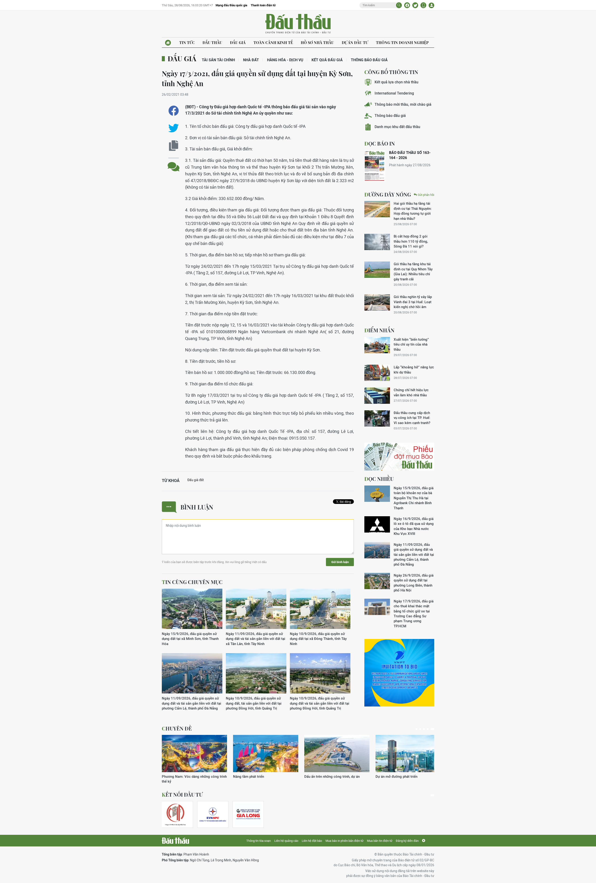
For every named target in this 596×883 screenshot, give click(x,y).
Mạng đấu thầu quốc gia (231, 5)
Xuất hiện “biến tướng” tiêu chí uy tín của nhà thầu (411, 344)
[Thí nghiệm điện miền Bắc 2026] (212, 814)
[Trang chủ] (168, 43)
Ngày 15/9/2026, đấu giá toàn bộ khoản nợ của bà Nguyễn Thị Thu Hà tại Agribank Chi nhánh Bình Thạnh (413, 498)
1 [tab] (417, 729)
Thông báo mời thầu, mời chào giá (403, 104)
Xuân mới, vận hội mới (321, 776)
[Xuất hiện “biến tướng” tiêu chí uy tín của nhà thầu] (377, 345)
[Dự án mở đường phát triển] (265, 753)
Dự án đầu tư (355, 42)
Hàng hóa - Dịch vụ (285, 59)
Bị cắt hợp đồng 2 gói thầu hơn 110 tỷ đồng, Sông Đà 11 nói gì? (411, 241)
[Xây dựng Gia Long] (248, 814)
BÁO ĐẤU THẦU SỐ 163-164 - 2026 (409, 155)
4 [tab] (429, 729)
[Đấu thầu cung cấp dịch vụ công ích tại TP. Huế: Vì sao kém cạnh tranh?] (377, 418)
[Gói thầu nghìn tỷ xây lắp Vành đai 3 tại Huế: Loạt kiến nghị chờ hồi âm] (377, 302)
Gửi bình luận (340, 562)
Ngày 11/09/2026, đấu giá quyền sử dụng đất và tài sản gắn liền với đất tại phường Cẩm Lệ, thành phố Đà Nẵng (191, 703)
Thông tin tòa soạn (258, 840)
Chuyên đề (177, 728)
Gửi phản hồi (426, 195)
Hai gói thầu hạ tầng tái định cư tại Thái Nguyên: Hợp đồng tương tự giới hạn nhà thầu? (413, 210)
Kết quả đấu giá (327, 59)
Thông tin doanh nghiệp (402, 42)
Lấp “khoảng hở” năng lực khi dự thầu (414, 369)
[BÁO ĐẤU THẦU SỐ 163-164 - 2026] (374, 166)
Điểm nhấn (379, 330)
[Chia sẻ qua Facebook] (173, 110)
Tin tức (187, 42)
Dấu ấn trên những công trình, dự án (189, 776)
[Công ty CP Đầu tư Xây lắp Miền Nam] (175, 814)
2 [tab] (422, 729)
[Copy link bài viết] (173, 145)
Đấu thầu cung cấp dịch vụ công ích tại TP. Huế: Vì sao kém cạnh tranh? (412, 418)
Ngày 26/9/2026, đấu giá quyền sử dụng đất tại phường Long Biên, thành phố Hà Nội (413, 582)
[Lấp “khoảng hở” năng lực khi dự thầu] (377, 373)
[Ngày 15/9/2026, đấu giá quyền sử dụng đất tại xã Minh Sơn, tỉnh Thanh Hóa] (192, 609)
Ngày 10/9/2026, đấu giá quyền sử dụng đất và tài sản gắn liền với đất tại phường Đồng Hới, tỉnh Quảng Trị (319, 703)
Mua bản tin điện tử (379, 840)
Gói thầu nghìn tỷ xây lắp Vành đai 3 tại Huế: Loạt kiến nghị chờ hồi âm (413, 302)
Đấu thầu (212, 42)
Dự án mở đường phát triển (254, 776)
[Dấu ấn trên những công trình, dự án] (194, 753)
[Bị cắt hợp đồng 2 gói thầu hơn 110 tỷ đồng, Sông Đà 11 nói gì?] (377, 242)
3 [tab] (426, 729)
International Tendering (394, 93)
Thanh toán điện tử (263, 5)
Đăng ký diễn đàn (407, 840)
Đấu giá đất (195, 480)
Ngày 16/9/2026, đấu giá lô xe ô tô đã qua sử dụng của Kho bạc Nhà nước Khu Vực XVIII (414, 526)
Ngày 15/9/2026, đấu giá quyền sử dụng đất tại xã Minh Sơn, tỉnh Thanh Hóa (190, 639)
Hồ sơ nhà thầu (317, 42)
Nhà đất (251, 59)
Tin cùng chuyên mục (192, 581)
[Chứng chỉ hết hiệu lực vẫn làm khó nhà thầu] (377, 395)
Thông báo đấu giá (369, 59)
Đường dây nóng (387, 194)
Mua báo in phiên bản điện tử (344, 840)
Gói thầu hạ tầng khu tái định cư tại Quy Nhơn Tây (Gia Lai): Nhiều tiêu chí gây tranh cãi (413, 271)
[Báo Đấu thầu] (175, 840)
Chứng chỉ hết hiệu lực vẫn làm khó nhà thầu (411, 392)
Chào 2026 (384, 776)
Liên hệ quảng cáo (286, 840)
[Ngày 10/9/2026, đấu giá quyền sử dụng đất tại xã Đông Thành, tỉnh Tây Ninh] (320, 609)
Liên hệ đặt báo (312, 840)
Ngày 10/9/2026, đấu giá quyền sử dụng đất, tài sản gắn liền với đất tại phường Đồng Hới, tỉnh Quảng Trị (253, 703)
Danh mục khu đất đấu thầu (397, 127)
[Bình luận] (173, 163)
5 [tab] (433, 729)
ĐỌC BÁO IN (379, 143)
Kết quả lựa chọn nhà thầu (396, 82)
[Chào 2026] (408, 753)
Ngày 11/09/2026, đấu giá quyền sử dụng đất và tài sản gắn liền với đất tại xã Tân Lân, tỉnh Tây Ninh (255, 639)
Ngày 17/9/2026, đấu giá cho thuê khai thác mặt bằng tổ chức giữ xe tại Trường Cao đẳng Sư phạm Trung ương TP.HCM (413, 613)
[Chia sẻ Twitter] (415, 5)
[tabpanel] (194, 757)
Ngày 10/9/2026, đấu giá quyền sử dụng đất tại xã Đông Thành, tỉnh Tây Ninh (318, 639)
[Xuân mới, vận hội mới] (336, 753)
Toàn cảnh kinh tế (273, 42)
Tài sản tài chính (218, 59)
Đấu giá (238, 42)
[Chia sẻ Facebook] (407, 5)
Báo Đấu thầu (298, 24)
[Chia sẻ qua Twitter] (173, 128)
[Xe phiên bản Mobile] (423, 5)
